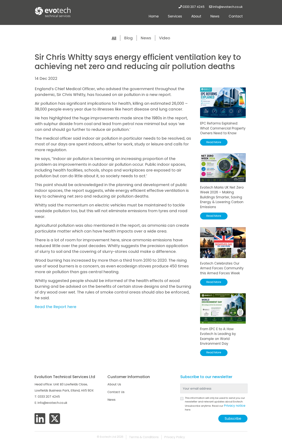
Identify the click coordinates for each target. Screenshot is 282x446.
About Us (114, 384)
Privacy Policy (174, 437)
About (196, 16)
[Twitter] (54, 418)
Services (175, 16)
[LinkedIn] (40, 418)
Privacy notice (234, 405)
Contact (236, 16)
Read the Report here (55, 306)
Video (164, 38)
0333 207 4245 (193, 7)
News (214, 16)
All (114, 38)
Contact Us (116, 392)
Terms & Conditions (144, 437)
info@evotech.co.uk (228, 7)
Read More (213, 142)
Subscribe (233, 418)
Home (154, 16)
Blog (128, 38)
